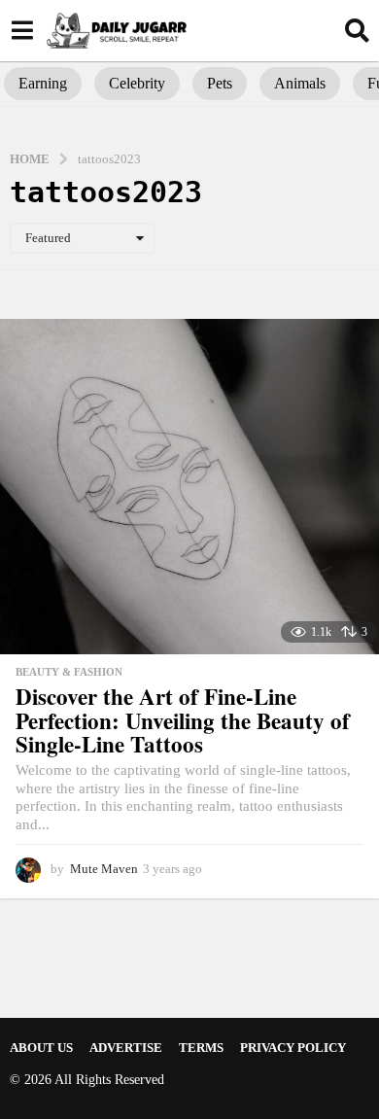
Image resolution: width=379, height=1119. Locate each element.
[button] (22, 30)
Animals (300, 83)
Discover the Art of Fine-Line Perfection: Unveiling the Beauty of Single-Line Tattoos (183, 720)
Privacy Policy (293, 1047)
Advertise (125, 1047)
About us (41, 1047)
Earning (42, 83)
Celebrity (137, 83)
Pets (219, 83)
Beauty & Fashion (69, 672)
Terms (201, 1047)
